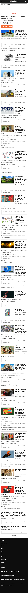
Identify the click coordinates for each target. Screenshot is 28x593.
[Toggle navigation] (1, 1)
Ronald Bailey (3, 164)
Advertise (3, 556)
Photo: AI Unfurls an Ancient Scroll (20, 390)
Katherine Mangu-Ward (5, 462)
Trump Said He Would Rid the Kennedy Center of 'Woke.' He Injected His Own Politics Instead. (20, 270)
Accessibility (15, 579)
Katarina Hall (3, 356)
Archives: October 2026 (20, 54)
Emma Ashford (4, 500)
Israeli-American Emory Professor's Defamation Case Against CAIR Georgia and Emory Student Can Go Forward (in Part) (13, 515)
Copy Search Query (7, 26)
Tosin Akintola (4, 229)
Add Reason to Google (8, 575)
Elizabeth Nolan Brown (5, 117)
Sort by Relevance (8, 20)
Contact (3, 562)
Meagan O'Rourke (4, 139)
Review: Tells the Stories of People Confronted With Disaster (20, 454)
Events (2, 545)
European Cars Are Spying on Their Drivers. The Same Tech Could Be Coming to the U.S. (20, 244)
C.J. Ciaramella (4, 41)
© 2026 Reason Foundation (6, 579)
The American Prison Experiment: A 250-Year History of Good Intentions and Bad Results (21, 329)
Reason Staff (17, 61)
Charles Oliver (4, 318)
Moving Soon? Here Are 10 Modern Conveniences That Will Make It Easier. (20, 219)
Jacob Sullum (3, 377)
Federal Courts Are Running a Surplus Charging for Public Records (21, 32)
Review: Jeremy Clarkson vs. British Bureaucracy (20, 92)
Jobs (2, 551)
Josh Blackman (4, 529)
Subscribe (3, 559)
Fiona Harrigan (4, 400)
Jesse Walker (3, 208)
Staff (2, 548)
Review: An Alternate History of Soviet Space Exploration (20, 294)
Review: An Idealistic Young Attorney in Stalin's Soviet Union (20, 198)
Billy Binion (3, 279)
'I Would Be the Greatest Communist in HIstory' (20, 73)
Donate (3, 554)
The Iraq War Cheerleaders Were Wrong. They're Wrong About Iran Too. (20, 410)
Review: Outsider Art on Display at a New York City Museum (21, 435)
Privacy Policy (21, 579)
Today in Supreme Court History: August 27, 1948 (13, 526)
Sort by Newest (7, 22)
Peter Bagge (11, 318)
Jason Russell (4, 301)
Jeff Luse (3, 82)
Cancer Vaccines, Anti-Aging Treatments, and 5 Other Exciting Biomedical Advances (21, 155)
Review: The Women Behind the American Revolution (20, 109)
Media (2, 565)
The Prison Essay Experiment (21, 470)
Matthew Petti (4, 421)
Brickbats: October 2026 (19, 309)
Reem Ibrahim (3, 100)
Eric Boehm (3, 188)
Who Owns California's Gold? (20, 346)
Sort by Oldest (7, 24)
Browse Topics (4, 543)
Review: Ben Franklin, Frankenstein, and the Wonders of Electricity (21, 179)
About (2, 540)
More (14, 535)
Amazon (3, 567)
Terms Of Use (3, 581)
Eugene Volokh (4, 518)
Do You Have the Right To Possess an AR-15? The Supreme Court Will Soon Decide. (20, 367)
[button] (26, 1)
